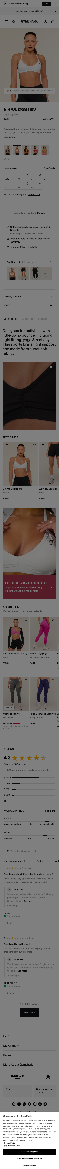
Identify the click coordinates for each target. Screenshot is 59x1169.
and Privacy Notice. (12, 1146)
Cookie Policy (10, 1143)
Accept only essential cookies (29, 1158)
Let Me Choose (29, 1165)
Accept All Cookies (29, 1152)
